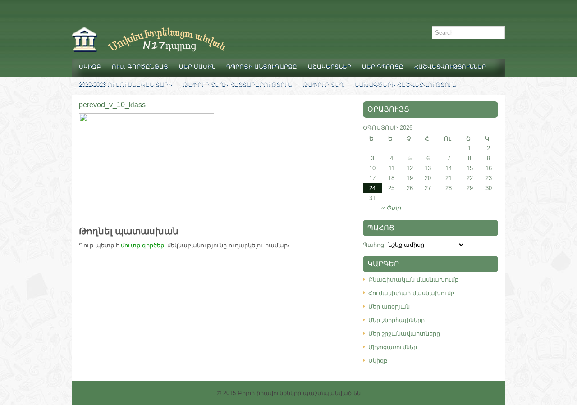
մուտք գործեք (142, 245)
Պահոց (373, 244)
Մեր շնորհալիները (396, 320)
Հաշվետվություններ (450, 67)
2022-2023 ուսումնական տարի (125, 84)
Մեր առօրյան (389, 306)
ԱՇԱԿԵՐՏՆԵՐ (329, 67)
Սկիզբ (90, 67)
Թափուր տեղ (323, 84)
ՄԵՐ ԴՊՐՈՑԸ (382, 67)
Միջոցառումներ (392, 347)
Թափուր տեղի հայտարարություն (237, 84)
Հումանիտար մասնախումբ (411, 293)
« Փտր (391, 208)
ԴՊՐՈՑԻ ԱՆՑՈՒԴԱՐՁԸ (261, 67)
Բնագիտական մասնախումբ (413, 279)
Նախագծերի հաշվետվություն (405, 84)
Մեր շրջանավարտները (404, 333)
